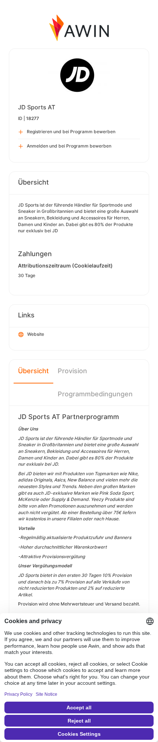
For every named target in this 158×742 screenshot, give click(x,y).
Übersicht (33, 371)
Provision (72, 371)
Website (35, 334)
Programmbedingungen (95, 394)
